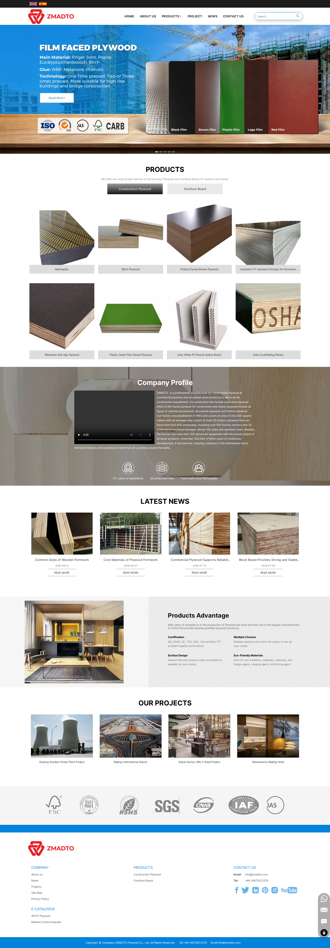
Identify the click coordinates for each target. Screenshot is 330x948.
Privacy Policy (40, 898)
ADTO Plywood (40, 915)
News (34, 880)
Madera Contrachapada (46, 922)
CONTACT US (233, 16)
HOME (129, 16)
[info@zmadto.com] (324, 910)
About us (36, 874)
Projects (36, 886)
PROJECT (195, 16)
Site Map (36, 892)
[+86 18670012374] (324, 898)
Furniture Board (143, 880)
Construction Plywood (147, 874)
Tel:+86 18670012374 (193, 942)
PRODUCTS (170, 16)
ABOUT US (148, 16)
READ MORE (62, 572)
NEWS (212, 16)
